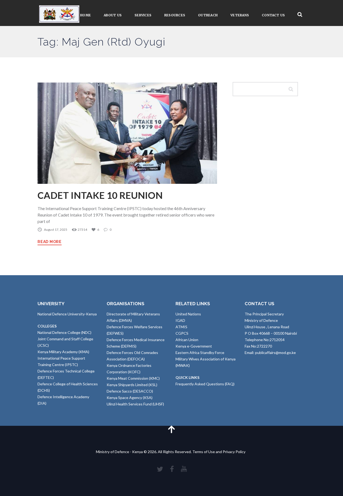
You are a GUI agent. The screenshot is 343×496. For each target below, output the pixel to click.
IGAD (180, 320)
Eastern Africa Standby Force (200, 352)
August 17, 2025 (55, 230)
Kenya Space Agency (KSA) (129, 397)
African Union (187, 339)
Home (85, 15)
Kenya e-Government (194, 346)
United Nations (188, 314)
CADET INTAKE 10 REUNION (100, 195)
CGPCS (182, 333)
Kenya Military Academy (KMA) (63, 351)
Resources (174, 15)
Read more (50, 242)
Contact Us (273, 15)
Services (143, 15)
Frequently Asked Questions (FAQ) (205, 384)
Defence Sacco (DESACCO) (130, 391)
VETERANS (239, 15)
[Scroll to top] (171, 429)
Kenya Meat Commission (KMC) (133, 378)
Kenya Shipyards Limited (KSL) (132, 384)
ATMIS (181, 327)
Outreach (208, 15)
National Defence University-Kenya (67, 314)
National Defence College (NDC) (64, 332)
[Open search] (300, 15)
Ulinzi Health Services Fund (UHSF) (135, 404)
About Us (113, 15)
